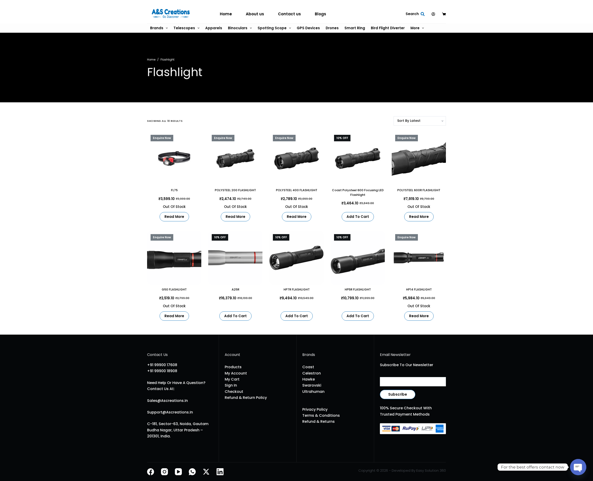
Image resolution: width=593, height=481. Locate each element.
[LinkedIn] (220, 471)
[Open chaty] (578, 467)
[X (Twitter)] (206, 471)
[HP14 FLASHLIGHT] (419, 258)
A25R (235, 289)
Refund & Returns (318, 421)
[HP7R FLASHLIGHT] (296, 258)
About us (255, 14)
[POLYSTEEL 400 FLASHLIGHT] (296, 158)
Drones (332, 28)
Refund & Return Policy (246, 397)
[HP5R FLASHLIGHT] (358, 258)
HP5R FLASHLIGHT (358, 289)
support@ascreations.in (170, 412)
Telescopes (184, 28)
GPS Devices (308, 28)
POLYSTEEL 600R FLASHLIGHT (418, 190)
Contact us (289, 14)
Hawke (308, 379)
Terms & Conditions (321, 415)
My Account (236, 373)
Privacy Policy (315, 409)
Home (226, 14)
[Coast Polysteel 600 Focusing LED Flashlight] (358, 158)
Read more (174, 216)
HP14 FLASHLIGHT (419, 289)
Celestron (311, 373)
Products (233, 367)
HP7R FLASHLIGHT (297, 289)
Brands (156, 28)
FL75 (174, 190)
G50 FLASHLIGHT (174, 289)
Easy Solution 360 (431, 470)
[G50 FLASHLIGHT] (174, 258)
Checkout (234, 391)
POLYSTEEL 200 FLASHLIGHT (235, 190)
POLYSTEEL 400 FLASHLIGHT (296, 190)
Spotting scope (272, 28)
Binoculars (237, 28)
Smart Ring (354, 28)
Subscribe (397, 394)
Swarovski (311, 385)
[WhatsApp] (192, 471)
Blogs (320, 14)
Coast (308, 367)
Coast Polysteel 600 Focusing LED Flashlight (358, 192)
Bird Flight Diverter (388, 28)
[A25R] (235, 258)
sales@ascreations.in (167, 400)
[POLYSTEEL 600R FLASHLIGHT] (419, 158)
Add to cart (358, 216)
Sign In (231, 385)
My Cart (232, 379)
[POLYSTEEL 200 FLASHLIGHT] (235, 158)
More (415, 28)
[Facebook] (150, 471)
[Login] (433, 14)
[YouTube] (178, 471)
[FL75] (174, 158)
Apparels (213, 28)
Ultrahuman (313, 391)
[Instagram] (164, 471)
